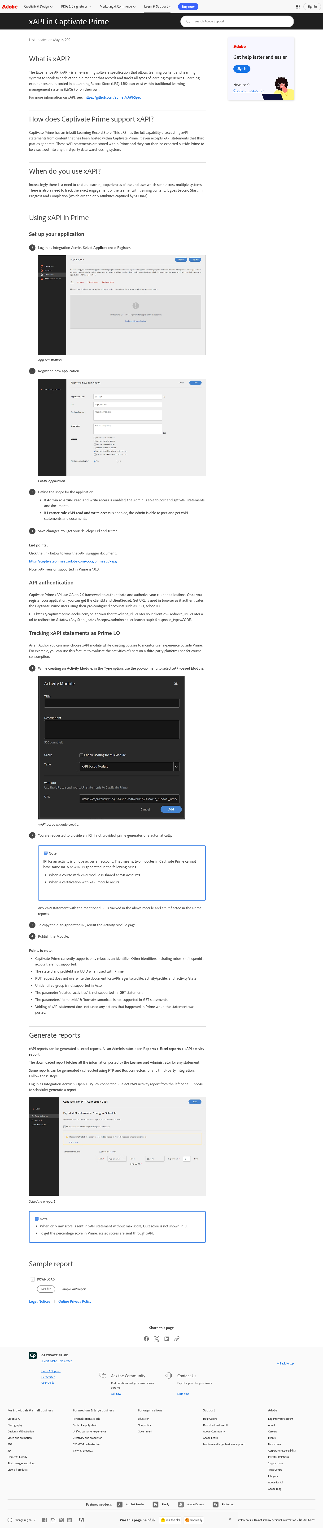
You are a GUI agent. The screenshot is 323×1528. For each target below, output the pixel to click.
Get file (46, 1289)
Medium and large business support (224, 1444)
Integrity (273, 1476)
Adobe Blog (274, 1488)
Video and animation (20, 1438)
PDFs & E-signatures (74, 6)
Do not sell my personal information (275, 1520)
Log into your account (280, 1418)
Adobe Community (214, 1431)
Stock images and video (21, 1463)
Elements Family (17, 1457)
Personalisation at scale (86, 1418)
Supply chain (275, 1463)
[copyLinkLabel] (177, 1340)
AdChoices (309, 1520)
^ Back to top (285, 1363)
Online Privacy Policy (74, 1301)
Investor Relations (278, 1457)
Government (145, 1431)
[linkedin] (69, 1520)
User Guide (47, 1382)
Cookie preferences (240, 1520)
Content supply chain (85, 1425)
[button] (297, 6)
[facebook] (44, 1520)
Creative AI (14, 1418)
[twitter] (61, 1520)
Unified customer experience (89, 1431)
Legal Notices (39, 1301)
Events (272, 1438)
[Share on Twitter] (156, 1340)
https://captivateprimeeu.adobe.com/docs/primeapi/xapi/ (73, 561)
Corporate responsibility (282, 1450)
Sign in (312, 6)
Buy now (188, 6)
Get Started (48, 1377)
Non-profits (144, 1425)
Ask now (116, 1393)
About (271, 1425)
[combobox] (237, 21)
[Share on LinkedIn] (167, 1340)
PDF (10, 1444)
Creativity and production (87, 1438)
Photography (15, 1425)
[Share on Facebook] (146, 1340)
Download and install (215, 1425)
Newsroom (274, 1444)
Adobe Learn (210, 1438)
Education (143, 1418)
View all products (18, 1469)
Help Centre (210, 1418)
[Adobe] (9, 6)
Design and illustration (21, 1431)
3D (9, 1450)
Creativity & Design (36, 6)
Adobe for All (275, 1482)
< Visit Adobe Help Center (56, 1361)
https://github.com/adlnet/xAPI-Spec (113, 97)
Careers (272, 1431)
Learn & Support (156, 6)
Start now (183, 1393)
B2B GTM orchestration (86, 1444)
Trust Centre (275, 1469)
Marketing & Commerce (116, 6)
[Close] (230, 1519)
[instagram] (53, 1520)
